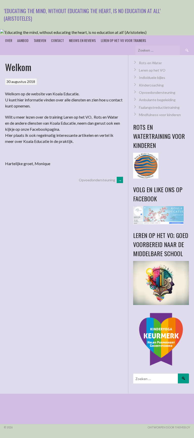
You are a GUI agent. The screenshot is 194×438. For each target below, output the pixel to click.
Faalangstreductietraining (159, 107)
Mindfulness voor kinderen (160, 115)
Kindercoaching (151, 85)
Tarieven (40, 40)
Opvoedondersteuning (100, 180)
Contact (57, 40)
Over (8, 40)
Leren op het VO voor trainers (123, 40)
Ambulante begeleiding (157, 100)
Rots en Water (150, 63)
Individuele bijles (152, 77)
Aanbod (23, 40)
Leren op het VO (152, 70)
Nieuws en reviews (82, 40)
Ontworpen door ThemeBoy (169, 427)
